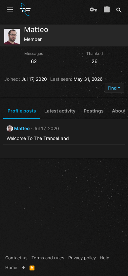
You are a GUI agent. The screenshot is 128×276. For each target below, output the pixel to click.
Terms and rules (48, 257)
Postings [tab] (94, 110)
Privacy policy (82, 257)
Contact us (16, 257)
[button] (9, 9)
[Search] (119, 10)
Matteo (22, 128)
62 (34, 61)
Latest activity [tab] (59, 110)
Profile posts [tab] (22, 110)
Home (11, 267)
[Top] (23, 267)
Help (104, 257)
